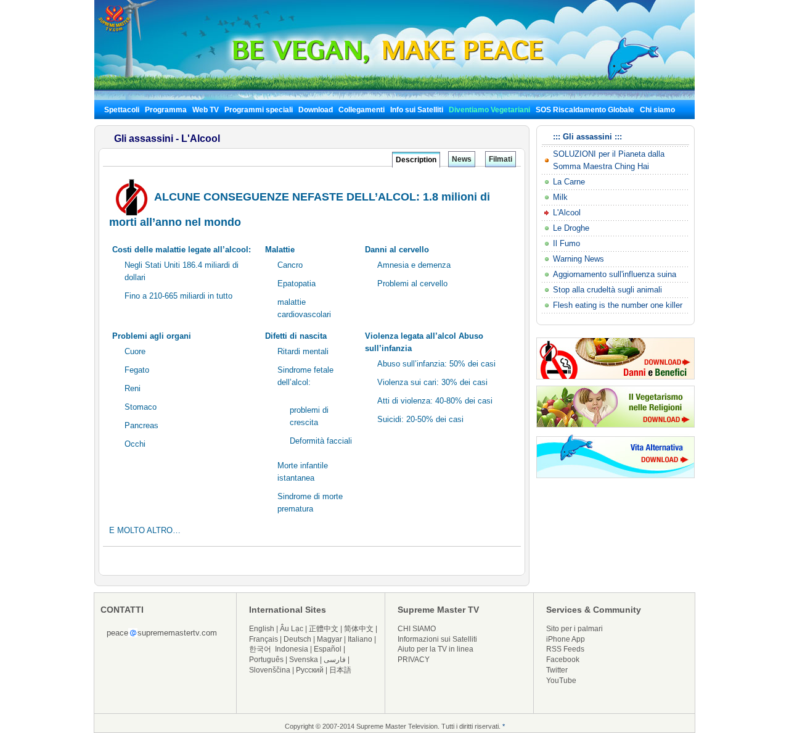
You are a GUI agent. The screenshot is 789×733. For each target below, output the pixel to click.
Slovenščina (269, 670)
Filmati (500, 159)
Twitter (557, 670)
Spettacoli (121, 110)
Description (416, 159)
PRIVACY (414, 659)
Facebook (562, 659)
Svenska (303, 659)
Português (266, 659)
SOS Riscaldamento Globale (585, 110)
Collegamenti (361, 110)
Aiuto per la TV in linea (435, 649)
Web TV (206, 110)
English (261, 628)
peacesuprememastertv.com (162, 632)
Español (327, 649)
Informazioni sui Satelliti (437, 639)
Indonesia (291, 649)
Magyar (329, 639)
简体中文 (359, 628)
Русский (310, 670)
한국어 (260, 649)
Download (315, 110)
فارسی (335, 659)
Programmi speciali (258, 110)
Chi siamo (657, 110)
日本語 (340, 670)
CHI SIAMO (417, 628)
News (462, 159)
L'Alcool (567, 212)
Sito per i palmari (574, 628)
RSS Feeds (565, 649)
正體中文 (323, 628)
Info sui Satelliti (416, 110)
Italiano (360, 639)
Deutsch (297, 639)
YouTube (561, 680)
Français (263, 639)
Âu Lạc (291, 628)
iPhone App (565, 639)
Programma (166, 110)
